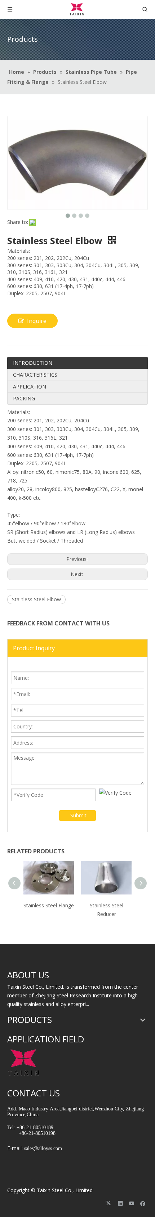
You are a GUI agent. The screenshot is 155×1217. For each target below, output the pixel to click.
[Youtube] (131, 1203)
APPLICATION (29, 386)
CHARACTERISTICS (35, 374)
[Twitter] (109, 1203)
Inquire (36, 321)
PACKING (24, 398)
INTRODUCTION (32, 362)
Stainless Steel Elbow (36, 599)
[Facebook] (142, 1203)
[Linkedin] (120, 1203)
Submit (78, 815)
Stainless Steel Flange (48, 905)
